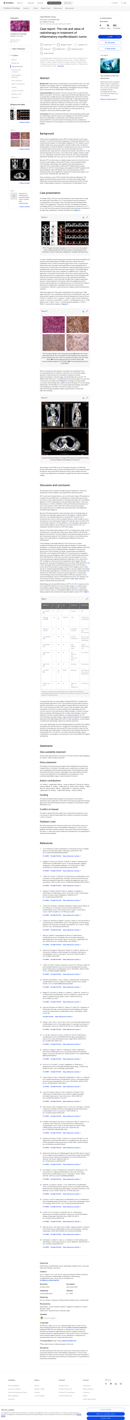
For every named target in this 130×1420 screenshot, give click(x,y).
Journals (37, 1392)
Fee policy (11, 1399)
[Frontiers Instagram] (121, 1384)
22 (77, 577)
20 (84, 573)
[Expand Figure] (87, 217)
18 (89, 563)
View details (104, 21)
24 (81, 715)
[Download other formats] (119, 37)
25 (75, 584)
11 (55, 523)
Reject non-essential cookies (105, 1414)
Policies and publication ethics (17, 1392)
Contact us (86, 1392)
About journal (69, 8)
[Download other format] (105, 48)
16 (59, 536)
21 (75, 577)
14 (80, 525)
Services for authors (14, 1389)
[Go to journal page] (20, 26)
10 (67, 521)
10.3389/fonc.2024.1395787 (49, 1280)
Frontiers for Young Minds (67, 1392)
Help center (86, 1385)
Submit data (67, 3)
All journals (31, 3)
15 (57, 536)
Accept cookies (106, 1418)
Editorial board (58, 8)
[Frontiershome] (9, 3)
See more (60, 66)
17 (86, 563)
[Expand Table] (87, 599)
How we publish (39, 1396)
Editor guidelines (13, 1396)
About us (19, 3)
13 (77, 525)
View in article (25, 122)
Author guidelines (13, 1385)
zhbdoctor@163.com (69, 1341)
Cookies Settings (105, 1409)
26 (44, 705)
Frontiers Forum (64, 1385)
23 (72, 584)
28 (64, 719)
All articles (41, 3)
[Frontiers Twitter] (111, 1384)
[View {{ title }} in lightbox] (20, 115)
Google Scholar (55, 856)
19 (88, 571)
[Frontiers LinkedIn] (116, 1384)
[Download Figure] (83, 217)
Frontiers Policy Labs (65, 1389)
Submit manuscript (54, 3)
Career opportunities (89, 1399)
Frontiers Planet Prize (65, 1396)
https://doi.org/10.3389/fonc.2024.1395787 (60, 24)
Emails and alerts (88, 1389)
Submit (85, 1396)
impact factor (15, 40)
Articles (35, 8)
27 (83, 715)
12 (57, 523)
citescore (14, 42)
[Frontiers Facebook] (106, 1384)
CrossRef (46, 856)
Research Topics (46, 8)
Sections (25, 8)
